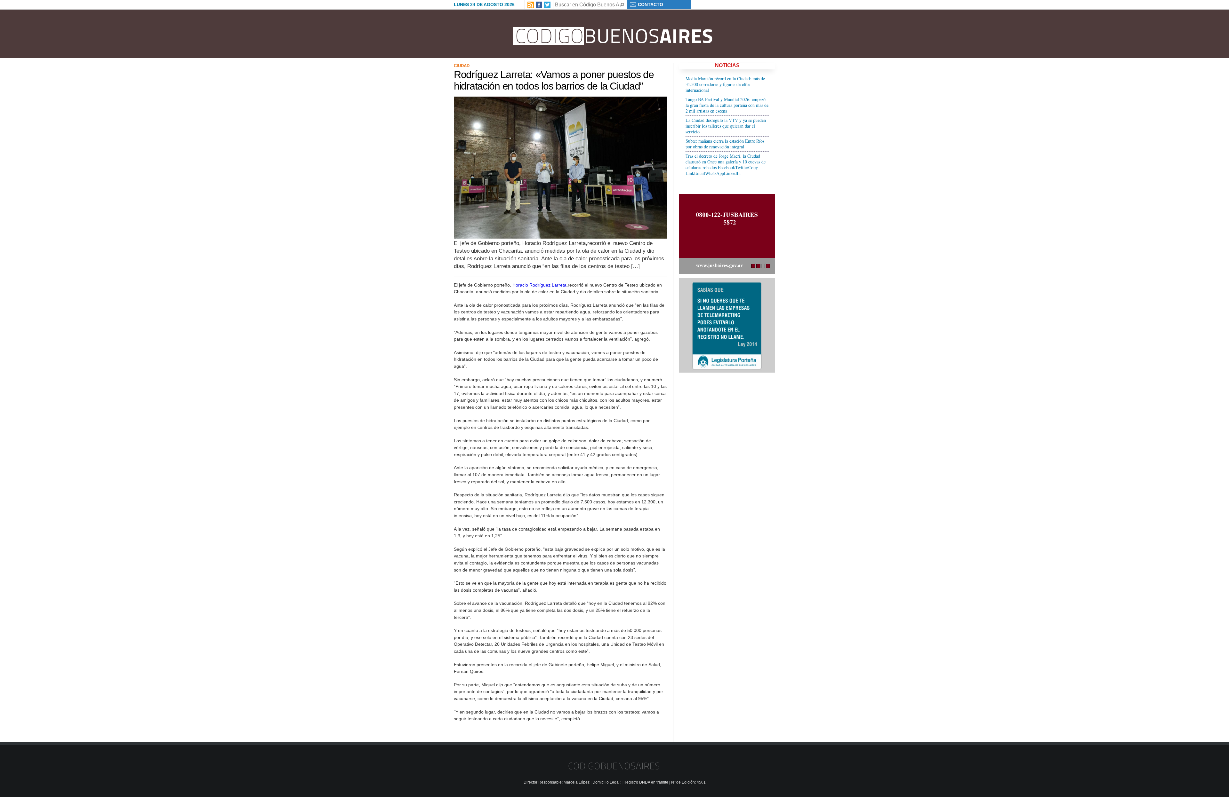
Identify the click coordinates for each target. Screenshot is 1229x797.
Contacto (650, 4)
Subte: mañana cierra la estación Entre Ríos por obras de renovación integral (725, 144)
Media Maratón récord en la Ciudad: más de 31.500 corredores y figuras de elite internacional (725, 84)
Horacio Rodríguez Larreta (539, 285)
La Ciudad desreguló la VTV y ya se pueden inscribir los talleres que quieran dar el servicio (726, 126)
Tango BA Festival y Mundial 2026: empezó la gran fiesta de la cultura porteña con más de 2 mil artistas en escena (727, 105)
